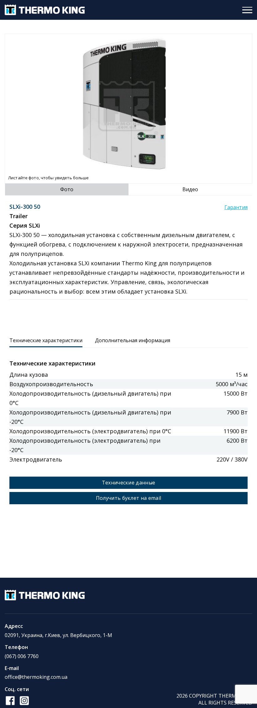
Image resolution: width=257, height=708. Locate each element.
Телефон (16, 647)
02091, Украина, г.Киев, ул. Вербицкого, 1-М (58, 635)
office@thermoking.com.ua (36, 676)
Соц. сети (17, 689)
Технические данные (128, 482)
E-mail (12, 668)
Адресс (14, 626)
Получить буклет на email (128, 498)
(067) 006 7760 (22, 656)
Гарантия (236, 207)
